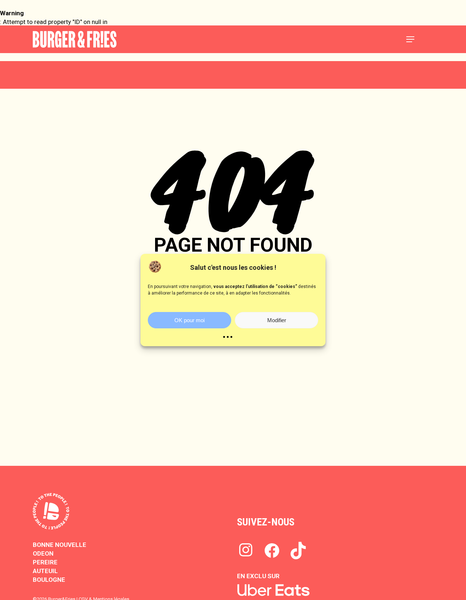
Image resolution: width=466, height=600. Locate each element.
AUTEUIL (45, 571)
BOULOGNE (49, 579)
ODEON (43, 553)
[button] (410, 39)
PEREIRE (45, 562)
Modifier (276, 320)
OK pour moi (189, 320)
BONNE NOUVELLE (59, 544)
